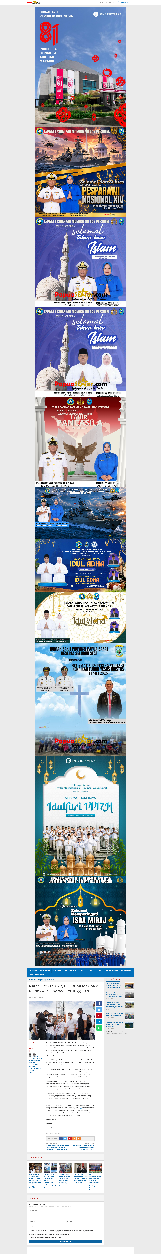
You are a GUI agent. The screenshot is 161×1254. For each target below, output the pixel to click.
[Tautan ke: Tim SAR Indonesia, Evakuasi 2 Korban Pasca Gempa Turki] (30, 1054)
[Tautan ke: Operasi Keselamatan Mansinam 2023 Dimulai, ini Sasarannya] (34, 1054)
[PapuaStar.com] (34, 2)
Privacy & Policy (117, 1033)
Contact (126, 1033)
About (123, 1032)
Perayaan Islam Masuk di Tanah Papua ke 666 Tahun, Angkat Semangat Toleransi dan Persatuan (64, 1180)
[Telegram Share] (99, 1021)
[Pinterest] (70, 1138)
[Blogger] (74, 1138)
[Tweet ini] (99, 1009)
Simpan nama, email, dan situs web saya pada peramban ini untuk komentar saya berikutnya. (62, 1231)
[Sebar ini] (99, 1003)
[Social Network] (132, 2)
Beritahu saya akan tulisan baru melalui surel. (45, 1237)
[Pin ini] (99, 1015)
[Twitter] (65, 1138)
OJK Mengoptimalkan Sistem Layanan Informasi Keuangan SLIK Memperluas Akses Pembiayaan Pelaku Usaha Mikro (95, 1182)
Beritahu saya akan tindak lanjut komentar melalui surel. (49, 1234)
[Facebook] (61, 1138)
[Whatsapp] (99, 1028)
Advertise (109, 1033)
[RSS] (79, 1138)
